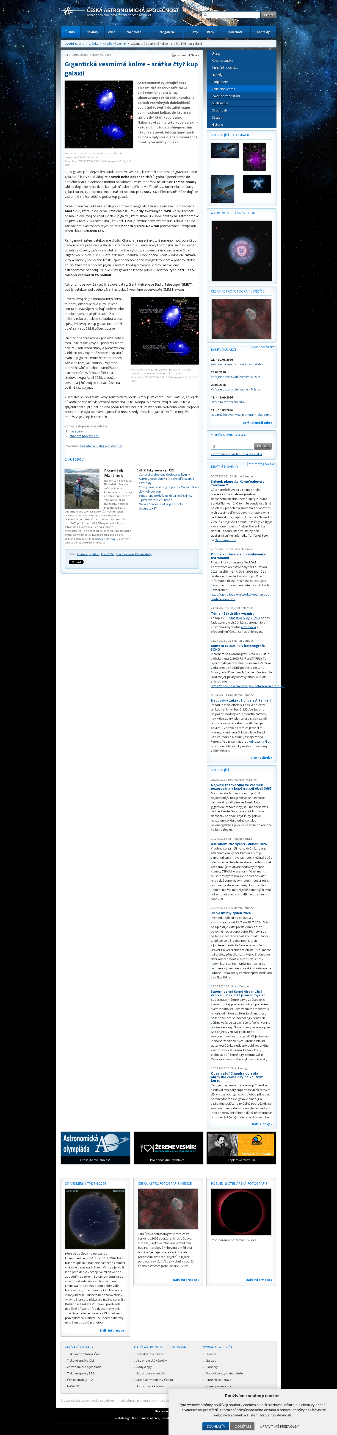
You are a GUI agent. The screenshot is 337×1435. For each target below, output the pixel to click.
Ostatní (217, 117)
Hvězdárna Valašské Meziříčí (101, 446)
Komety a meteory (218, 1386)
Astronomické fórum (150, 1386)
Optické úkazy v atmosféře (224, 1373)
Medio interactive (145, 1418)
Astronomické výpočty (151, 1360)
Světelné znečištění (226, 96)
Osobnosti (219, 110)
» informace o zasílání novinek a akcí (236, 454)
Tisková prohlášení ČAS (83, 1354)
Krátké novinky (224, 466)
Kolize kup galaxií (88, 554)
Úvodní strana (74, 44)
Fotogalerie (166, 32)
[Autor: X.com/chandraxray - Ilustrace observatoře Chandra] (225, 189)
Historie (217, 124)
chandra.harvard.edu (84, 436)
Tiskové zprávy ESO (81, 1373)
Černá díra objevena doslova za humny (164, 474)
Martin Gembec (244, 476)
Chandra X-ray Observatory (134, 554)
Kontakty (263, 32)
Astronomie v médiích (151, 1373)
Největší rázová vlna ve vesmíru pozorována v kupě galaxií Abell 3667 (241, 787)
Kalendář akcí (223, 349)
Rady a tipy (144, 1367)
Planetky (212, 1367)
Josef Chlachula (243, 608)
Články (70, 32)
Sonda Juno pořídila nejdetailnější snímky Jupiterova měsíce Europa (165, 498)
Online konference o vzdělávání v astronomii (238, 556)
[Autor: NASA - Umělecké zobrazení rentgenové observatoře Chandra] (225, 151)
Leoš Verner (241, 986)
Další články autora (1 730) (155, 470)
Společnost (234, 32)
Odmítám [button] (243, 1426)
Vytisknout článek (188, 55)
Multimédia (220, 103)
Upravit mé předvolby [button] (279, 1426)
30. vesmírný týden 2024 (230, 913)
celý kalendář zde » (257, 423)
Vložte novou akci (263, 347)
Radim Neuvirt (243, 839)
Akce (111, 32)
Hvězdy (217, 74)
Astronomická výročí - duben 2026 (239, 844)
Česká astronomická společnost (93, 1401)
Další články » (262, 1124)
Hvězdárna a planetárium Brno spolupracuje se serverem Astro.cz (164, 1401)
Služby (193, 32)
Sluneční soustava (225, 67)
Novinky (92, 32)
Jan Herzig (240, 1068)
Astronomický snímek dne (234, 213)
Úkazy (216, 53)
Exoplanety (220, 82)
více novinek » (261, 757)
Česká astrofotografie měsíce (238, 291)
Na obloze (134, 32)
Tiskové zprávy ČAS (80, 1360)
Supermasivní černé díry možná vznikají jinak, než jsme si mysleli (238, 993)
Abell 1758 (107, 554)
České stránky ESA (80, 1380)
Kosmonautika (222, 60)
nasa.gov (76, 431)
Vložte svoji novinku (262, 464)
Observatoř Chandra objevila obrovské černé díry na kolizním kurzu (237, 1077)
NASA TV (73, 1386)
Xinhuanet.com (225, 540)
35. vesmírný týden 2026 (85, 1183)
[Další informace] (95, 1219)
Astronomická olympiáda (84, 1367)
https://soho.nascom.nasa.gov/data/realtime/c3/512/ (248, 686)
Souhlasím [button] (216, 1426)
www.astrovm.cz (105, 538)
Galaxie (211, 1360)
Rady (210, 32)
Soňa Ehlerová (243, 549)
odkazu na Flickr (260, 741)
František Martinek (99, 55)
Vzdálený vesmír (114, 44)
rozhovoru (248, 627)
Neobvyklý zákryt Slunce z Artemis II (241, 700)
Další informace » (113, 1330)
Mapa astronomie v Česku (154, 1380)
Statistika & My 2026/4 (244, 618)
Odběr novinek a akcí (229, 435)
